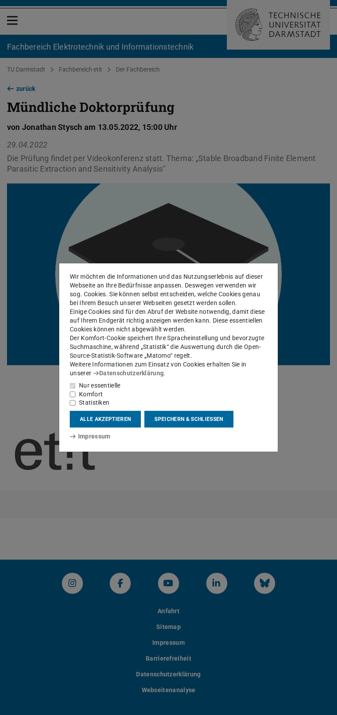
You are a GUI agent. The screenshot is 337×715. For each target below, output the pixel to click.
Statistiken (94, 402)
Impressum (94, 436)
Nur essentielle (100, 385)
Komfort (91, 394)
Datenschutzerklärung (131, 373)
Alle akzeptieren (105, 419)
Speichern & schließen (188, 419)
